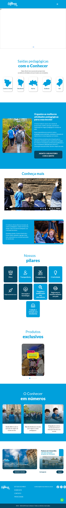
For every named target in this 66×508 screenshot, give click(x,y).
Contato (17, 493)
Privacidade (18, 497)
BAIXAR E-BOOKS (20, 472)
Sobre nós (18, 490)
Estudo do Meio (20, 487)
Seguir (60, 472)
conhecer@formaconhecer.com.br (43, 486)
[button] (29, 378)
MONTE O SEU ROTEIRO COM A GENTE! (48, 154)
